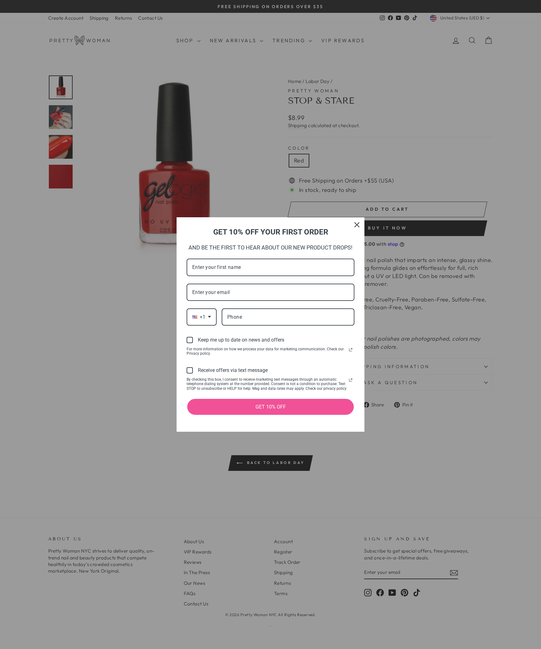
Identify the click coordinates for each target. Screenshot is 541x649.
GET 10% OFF (270, 407)
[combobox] (202, 317)
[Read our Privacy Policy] (350, 349)
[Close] (356, 224)
